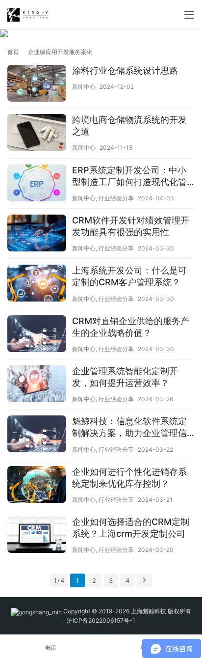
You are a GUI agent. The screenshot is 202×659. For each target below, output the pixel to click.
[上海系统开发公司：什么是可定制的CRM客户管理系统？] (36, 284)
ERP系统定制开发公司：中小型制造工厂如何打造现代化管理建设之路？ (129, 176)
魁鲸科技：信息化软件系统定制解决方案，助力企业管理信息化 (129, 427)
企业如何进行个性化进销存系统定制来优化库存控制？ (129, 478)
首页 (13, 51)
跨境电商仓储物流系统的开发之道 (129, 125)
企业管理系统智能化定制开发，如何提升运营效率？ (125, 377)
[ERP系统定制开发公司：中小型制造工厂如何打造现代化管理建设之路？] (36, 184)
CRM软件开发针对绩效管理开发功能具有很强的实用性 (130, 226)
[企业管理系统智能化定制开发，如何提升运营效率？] (36, 385)
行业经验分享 (116, 198)
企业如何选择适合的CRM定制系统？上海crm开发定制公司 (130, 528)
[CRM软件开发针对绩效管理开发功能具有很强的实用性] (36, 234)
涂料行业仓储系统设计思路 (125, 70)
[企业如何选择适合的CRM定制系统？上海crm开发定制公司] (36, 535)
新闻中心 (84, 86)
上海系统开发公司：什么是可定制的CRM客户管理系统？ (129, 276)
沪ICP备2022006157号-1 (101, 620)
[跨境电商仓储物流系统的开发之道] (36, 133)
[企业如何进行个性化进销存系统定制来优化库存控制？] (36, 485)
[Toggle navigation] (189, 15)
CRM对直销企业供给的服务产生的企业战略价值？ (130, 327)
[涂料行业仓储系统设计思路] (36, 84)
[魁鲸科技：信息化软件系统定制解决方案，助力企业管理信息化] (36, 435)
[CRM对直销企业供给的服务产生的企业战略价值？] (36, 335)
